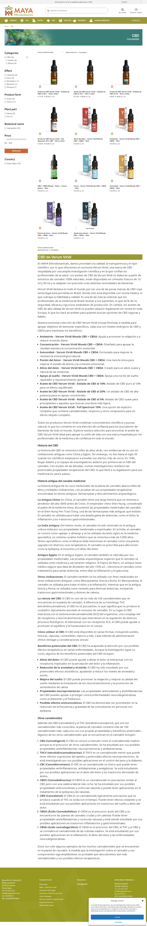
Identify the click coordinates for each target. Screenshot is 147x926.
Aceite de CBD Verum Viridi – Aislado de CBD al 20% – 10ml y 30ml (89, 93)
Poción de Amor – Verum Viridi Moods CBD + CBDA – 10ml (53, 234)
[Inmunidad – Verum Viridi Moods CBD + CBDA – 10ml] (126, 167)
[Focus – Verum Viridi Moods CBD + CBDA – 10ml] (90, 167)
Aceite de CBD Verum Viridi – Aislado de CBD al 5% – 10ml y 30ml (125, 93)
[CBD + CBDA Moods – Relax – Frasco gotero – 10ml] (54, 167)
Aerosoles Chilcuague (47, 890)
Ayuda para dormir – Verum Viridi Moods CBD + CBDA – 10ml (90, 234)
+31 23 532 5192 (8, 890)
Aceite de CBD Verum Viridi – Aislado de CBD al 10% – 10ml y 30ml (53, 93)
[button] (143, 901)
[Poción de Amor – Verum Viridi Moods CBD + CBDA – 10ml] (54, 214)
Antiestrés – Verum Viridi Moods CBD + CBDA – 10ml (125, 140)
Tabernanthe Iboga (46, 905)
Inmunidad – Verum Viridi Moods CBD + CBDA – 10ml (125, 187)
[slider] (5, 139)
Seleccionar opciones (54, 101)
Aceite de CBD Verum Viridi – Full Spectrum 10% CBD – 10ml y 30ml (51, 140)
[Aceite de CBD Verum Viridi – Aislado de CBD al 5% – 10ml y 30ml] (126, 72)
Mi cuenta (122, 12)
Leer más (90, 242)
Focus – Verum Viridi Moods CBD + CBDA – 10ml (90, 187)
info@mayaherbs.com (11, 893)
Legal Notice (118, 922)
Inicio (6, 26)
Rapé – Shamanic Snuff (47, 887)
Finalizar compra (136, 12)
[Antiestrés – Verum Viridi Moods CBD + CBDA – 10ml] (126, 119)
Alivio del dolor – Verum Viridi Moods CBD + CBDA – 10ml (88, 140)
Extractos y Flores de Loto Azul (50, 893)
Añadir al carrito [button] (90, 148)
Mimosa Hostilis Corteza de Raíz (51, 899)
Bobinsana (43, 884)
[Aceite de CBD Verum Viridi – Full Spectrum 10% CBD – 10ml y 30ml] (54, 119)
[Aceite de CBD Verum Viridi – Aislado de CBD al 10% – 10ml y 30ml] (54, 72)
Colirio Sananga (45, 896)
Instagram (82, 884)
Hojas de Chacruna (46, 902)
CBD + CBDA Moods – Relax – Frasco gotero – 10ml (52, 187)
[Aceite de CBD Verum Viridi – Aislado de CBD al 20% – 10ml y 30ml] (90, 72)
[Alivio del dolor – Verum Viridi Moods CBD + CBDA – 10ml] (90, 119)
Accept (117, 917)
